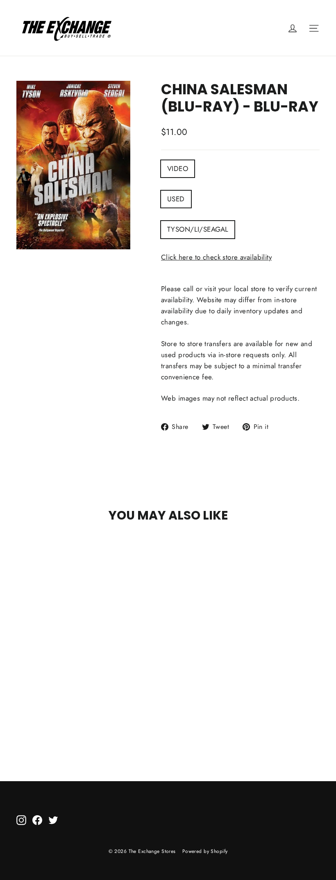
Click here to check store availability (216, 257)
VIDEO (177, 168)
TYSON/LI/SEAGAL (197, 229)
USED (176, 199)
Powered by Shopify (205, 851)
